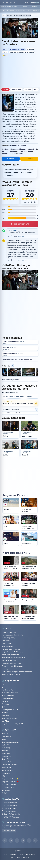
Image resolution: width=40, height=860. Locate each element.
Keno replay (6, 640)
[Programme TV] (3, 15)
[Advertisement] (20, 72)
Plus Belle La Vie (7, 690)
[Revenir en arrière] (14, 2)
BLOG (11, 857)
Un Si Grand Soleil (8, 695)
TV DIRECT (15, 6)
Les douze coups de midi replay (12, 635)
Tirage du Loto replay (9, 632)
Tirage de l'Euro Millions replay (12, 666)
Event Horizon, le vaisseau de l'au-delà (18, 15)
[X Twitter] (11, 840)
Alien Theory (6, 721)
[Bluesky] (17, 840)
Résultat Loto (6, 773)
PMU (3, 776)
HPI (3, 687)
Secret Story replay (8, 638)
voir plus (20, 153)
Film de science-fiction (16, 49)
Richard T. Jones (8, 153)
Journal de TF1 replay (9, 660)
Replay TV (5, 745)
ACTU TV (34, 6)
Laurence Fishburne (19, 149)
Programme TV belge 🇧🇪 (10, 779)
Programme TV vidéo (9, 784)
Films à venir (6, 753)
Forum (4, 739)
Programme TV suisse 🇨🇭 (10, 782)
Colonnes (36, 11)
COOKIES (13, 854)
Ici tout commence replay (10, 655)
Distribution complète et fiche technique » (17, 360)
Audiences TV (6, 736)
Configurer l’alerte (9, 831)
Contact (4, 793)
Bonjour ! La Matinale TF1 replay (12, 652)
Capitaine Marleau (8, 698)
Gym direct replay (8, 646)
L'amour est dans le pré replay (12, 663)
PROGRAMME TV (6, 6)
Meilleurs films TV (8, 756)
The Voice (5, 704)
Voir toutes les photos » (10, 380)
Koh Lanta (5, 701)
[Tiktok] (29, 840)
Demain (29, 11)
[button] (35, 840)
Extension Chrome (10, 808)
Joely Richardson (24, 151)
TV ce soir (10, 11)
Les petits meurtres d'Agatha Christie (14, 724)
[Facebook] (4, 840)
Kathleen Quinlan (9, 151)
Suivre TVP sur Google (12, 814)
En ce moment (20, 11)
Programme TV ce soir (15, 495)
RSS (21, 854)
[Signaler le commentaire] (25, 236)
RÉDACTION (30, 854)
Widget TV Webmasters (12, 817)
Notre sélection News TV (16, 552)
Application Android (10, 805)
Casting (28, 89)
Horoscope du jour (8, 770)
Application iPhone (10, 802)
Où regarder (16, 89)
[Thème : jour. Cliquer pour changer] (10, 2)
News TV (5, 733)
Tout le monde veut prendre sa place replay (17, 672)
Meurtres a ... (6, 715)
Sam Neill (33, 149)
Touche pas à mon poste (10, 710)
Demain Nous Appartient (10, 693)
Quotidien (5, 707)
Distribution (6, 149)
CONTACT (26, 857)
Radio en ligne (6, 748)
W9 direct (5, 712)
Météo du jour (6, 767)
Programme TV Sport (9, 787)
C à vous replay (7, 643)
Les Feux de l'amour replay (11, 674)
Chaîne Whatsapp (10, 811)
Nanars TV (5, 759)
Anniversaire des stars (9, 765)
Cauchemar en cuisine (9, 718)
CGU (5, 854)
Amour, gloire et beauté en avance (13, 669)
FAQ (18, 857)
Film (4, 49)
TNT (3, 11)
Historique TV (6, 750)
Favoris (30, 158)
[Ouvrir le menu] (3, 2)
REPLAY (25, 6)
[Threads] (23, 840)
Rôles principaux (12, 337)
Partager (11, 158)
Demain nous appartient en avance (13, 657)
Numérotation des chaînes (10, 742)
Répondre (21, 236)
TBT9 (3, 684)
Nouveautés (6, 790)
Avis (35, 89)
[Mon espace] (6, 2)
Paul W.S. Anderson (18, 145)
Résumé (5, 89)
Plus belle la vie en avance (11, 649)
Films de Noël (6, 762)
